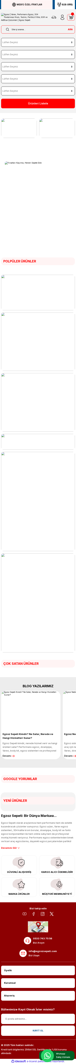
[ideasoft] (18, 1061)
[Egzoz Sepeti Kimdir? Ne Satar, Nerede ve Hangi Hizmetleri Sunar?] (31, 710)
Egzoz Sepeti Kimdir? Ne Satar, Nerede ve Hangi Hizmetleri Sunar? (28, 736)
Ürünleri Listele (38, 103)
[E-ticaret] (37, 1061)
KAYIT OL (38, 1030)
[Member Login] (62, 17)
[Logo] (24, 17)
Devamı (7, 755)
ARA (70, 29)
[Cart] (71, 17)
